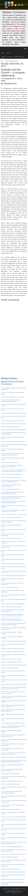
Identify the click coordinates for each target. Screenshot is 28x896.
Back (2, 61)
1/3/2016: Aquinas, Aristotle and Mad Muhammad (11, 517)
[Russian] (6, 7)
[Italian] (15, 5)
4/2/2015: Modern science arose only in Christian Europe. (13, 604)
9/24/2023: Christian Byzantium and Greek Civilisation (12, 420)
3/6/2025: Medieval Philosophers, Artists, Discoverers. (12, 397)
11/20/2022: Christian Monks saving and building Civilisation (13, 429)
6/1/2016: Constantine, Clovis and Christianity (10, 489)
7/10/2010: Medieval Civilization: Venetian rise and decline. (13, 872)
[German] (9, 5)
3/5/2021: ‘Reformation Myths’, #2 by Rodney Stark (12, 474)
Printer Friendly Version (11, 61)
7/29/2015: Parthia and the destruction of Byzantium (12, 563)
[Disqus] (14, 320)
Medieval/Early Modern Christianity (12, 382)
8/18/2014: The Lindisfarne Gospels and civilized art (12, 662)
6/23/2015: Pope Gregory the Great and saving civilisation (13, 575)
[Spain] (12, 5)
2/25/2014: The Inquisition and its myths (9, 857)
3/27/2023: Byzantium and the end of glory (10, 426)
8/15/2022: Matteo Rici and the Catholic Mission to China (13, 441)
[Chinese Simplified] (22, 5)
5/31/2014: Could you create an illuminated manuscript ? (13, 723)
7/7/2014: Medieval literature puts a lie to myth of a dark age (14, 684)
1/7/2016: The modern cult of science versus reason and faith (14, 514)
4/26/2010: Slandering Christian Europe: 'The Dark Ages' (13, 879)
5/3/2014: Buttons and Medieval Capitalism (10, 773)
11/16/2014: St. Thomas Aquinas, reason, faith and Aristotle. (14, 641)
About (8, 53)
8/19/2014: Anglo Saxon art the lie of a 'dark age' (11, 659)
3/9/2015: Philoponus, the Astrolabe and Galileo (11, 607)
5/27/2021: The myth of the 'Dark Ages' (9, 462)
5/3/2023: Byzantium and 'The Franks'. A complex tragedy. (13, 423)
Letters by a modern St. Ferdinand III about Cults (12, 57)
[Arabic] (19, 5)
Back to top (14, 893)
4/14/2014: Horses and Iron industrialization (10, 809)
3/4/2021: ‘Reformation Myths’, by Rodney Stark (11, 477)
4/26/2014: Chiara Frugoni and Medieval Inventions (12, 781)
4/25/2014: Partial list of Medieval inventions (10, 784)
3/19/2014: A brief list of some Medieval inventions (11, 846)
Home (3, 53)
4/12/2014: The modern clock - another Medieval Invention (13, 817)
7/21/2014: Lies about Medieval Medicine (10, 668)
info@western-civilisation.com (14, 890)
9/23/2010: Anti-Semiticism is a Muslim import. (11, 869)
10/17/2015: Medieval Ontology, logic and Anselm (11, 538)
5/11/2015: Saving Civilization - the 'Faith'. (10, 587)
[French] (5, 5)
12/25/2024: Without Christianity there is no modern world (13, 413)
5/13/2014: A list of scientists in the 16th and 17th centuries (13, 757)
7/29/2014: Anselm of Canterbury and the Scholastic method (13, 665)
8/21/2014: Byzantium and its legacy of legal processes (12, 651)
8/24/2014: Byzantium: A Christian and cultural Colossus (12, 648)
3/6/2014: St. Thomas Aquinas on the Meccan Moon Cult (13, 854)
